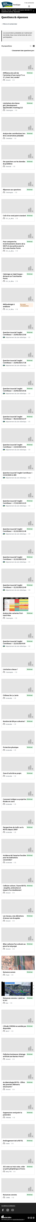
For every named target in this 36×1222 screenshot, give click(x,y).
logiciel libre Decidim (19, 1219)
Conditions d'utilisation (8, 1206)
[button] (30, 46)
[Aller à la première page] (13, 4)
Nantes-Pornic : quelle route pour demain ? (16, 10)
